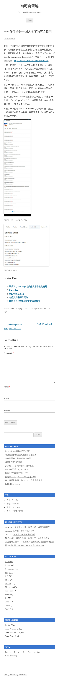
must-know (9, 591)
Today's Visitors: (12, 629)
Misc (7, 580)
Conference (10, 569)
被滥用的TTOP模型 (13, 462)
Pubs (7, 594)
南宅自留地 (29, 6)
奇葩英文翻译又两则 (18, 297)
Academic (27, 308)
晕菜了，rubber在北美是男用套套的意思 (28, 286)
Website (7, 410)
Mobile (8, 583)
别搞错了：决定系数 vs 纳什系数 (19, 466)
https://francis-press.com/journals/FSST (31, 60)
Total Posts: (10, 636)
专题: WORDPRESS (15, 511)
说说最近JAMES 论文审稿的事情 (24, 301)
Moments (9, 587)
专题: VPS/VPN (13, 504)
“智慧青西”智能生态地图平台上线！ (20, 455)
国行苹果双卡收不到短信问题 (18, 458)
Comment (9, 353)
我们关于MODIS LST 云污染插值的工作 (27, 545)
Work (7, 609)
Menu (30, 20)
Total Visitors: (11, 632)
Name (7, 387)
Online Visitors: (11, 625)
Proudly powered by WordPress (15, 674)
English (35, 308)
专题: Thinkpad (13, 507)
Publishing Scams (12, 484)
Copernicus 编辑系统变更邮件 (18, 451)
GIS (6, 576)
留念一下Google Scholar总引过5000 (20, 477)
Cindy (7, 565)
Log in (8, 652)
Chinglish (13, 290)
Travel (7, 605)
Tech (7, 602)
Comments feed (34, 652)
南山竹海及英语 (16, 294)
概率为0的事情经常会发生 (16, 473)
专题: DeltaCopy (14, 500)
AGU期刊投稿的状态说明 (23, 531)
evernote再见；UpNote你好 (16, 469)
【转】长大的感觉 (45, 324)
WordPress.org (11, 656)
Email (7, 399)
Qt (6, 598)
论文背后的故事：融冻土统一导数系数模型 (24, 480)
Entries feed (19, 652)
